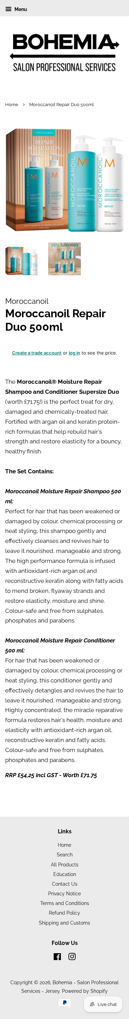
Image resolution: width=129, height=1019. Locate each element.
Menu (20, 9)
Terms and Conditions (64, 903)
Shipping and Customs (64, 923)
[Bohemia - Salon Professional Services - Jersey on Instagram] (72, 958)
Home (11, 104)
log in (74, 353)
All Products (64, 864)
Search (65, 854)
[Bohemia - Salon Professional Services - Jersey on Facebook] (57, 958)
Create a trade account (37, 353)
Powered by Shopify (85, 991)
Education (64, 874)
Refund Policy (64, 913)
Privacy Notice (64, 893)
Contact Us (64, 884)
